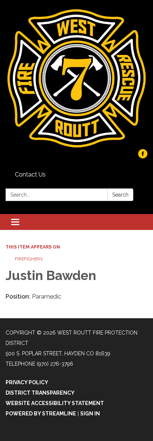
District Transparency (40, 393)
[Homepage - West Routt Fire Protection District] (76, 78)
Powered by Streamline (41, 414)
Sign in (90, 414)
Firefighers (29, 258)
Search (120, 195)
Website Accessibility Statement (55, 403)
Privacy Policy (27, 382)
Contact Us (30, 174)
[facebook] (142, 156)
